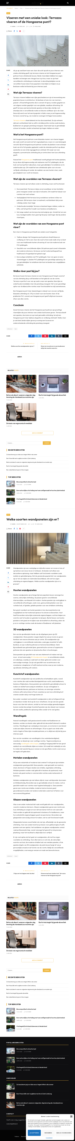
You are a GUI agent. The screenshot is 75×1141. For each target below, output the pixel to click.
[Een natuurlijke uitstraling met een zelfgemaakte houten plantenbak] (10, 492)
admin (13, 26)
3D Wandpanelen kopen (39, 657)
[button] (71, 1116)
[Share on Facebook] (14, 31)
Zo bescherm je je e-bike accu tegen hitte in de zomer (21, 454)
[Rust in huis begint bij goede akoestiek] (54, 384)
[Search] (68, 3)
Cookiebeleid (49, 1137)
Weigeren (48, 1133)
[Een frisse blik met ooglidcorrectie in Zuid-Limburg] (10, 1096)
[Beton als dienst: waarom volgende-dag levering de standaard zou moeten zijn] (21, 384)
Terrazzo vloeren (19, 120)
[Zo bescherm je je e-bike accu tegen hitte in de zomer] (10, 1086)
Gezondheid (24, 1136)
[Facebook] (8, 75)
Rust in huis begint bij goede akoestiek (52, 395)
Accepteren (34, 1133)
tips (16, 329)
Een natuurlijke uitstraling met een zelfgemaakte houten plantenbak (40, 490)
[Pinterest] (8, 89)
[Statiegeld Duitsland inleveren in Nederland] (10, 501)
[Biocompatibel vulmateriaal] (10, 484)
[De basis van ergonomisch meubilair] (21, 412)
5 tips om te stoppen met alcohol (24, 873)
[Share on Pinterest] (20, 31)
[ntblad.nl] (37, 3)
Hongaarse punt (27, 160)
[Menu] (7, 3)
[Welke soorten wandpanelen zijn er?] (37, 548)
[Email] (8, 94)
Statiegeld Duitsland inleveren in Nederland (31, 499)
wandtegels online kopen (30, 744)
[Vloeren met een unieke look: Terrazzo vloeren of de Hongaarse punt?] (37, 50)
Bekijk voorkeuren (64, 1133)
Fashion (17, 1136)
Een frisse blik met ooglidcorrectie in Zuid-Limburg (20, 458)
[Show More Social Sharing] (23, 31)
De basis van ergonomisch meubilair (19, 423)
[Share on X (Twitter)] (17, 31)
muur (16, 856)
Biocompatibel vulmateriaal (26, 482)
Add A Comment (37, 433)
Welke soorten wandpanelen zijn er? (22, 346)
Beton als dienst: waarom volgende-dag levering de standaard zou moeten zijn (20, 396)
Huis (8, 13)
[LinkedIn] (8, 85)
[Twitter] (8, 80)
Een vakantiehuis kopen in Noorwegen (17, 470)
